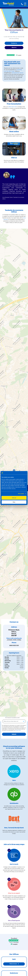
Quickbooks (14, 803)
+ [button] (1, 230)
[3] (14, 911)
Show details (21, 493)
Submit (14, 734)
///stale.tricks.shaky (14, 640)
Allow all (14, 497)
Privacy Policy (18, 730)
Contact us (14, 43)
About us (14, 47)
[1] (14, 855)
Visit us (14, 158)
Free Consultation (14, 104)
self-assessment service (17, 72)
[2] (14, 884)
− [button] (1, 232)
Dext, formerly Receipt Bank (14, 827)
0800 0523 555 (22, 4)
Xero (14, 780)
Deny (14, 502)
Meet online (14, 131)
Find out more (13, 963)
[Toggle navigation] (25, 3)
